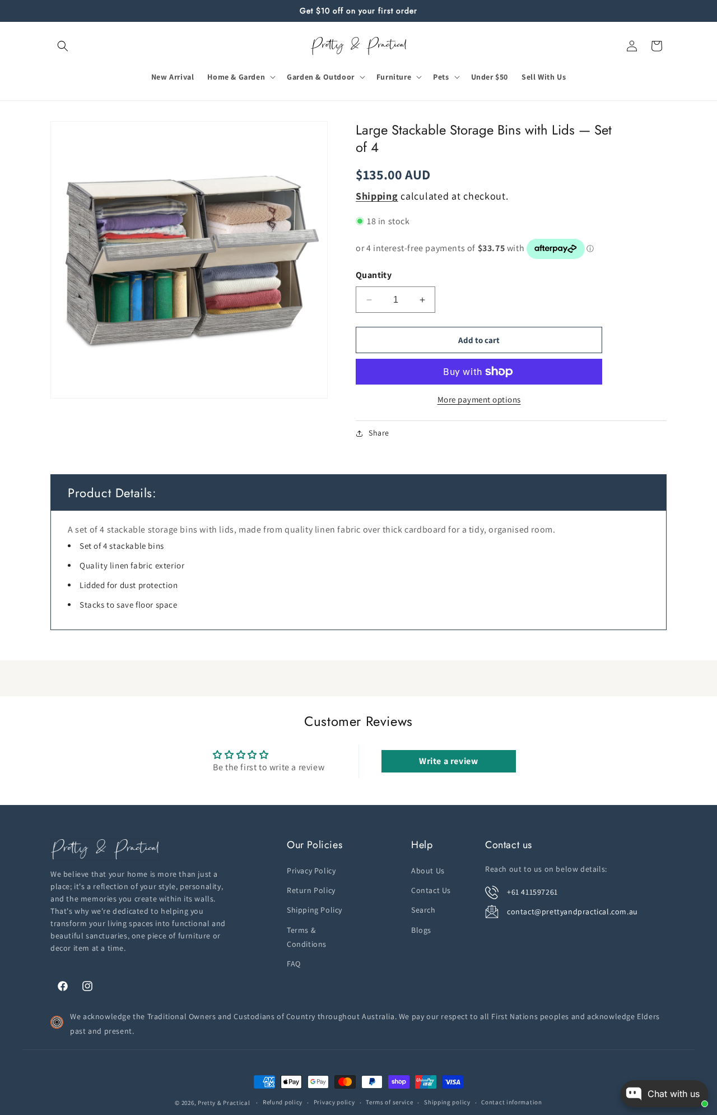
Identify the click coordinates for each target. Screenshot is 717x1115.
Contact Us (431, 890)
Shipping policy (447, 1103)
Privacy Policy (311, 871)
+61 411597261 (532, 892)
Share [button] (379, 433)
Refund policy (282, 1103)
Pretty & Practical (224, 1103)
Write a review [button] (448, 761)
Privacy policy (334, 1103)
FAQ (294, 964)
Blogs (421, 930)
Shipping (377, 195)
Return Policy (311, 890)
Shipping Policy (314, 910)
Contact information (511, 1103)
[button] (62, 46)
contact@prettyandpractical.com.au (572, 911)
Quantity (374, 275)
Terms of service (389, 1103)
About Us (428, 871)
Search (423, 910)
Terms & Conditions (307, 937)
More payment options (479, 399)
